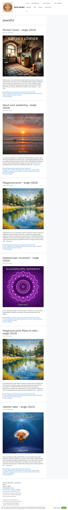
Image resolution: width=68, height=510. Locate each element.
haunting (30, 93)
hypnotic (37, 169)
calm (5, 93)
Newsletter (28, 7)
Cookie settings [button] (56, 507)
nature (15, 171)
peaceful (9, 94)
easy (30, 169)
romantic (5, 172)
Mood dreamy (15, 92)
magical (34, 93)
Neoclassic (27, 92)
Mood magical (21, 92)
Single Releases (7, 92)
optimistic (20, 171)
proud (38, 171)
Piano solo (28, 168)
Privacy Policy (48, 7)
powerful (34, 171)
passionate (25, 171)
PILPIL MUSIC (19, 7)
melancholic (39, 93)
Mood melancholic (16, 168)
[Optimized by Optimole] (2, 507)
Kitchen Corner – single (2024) (19, 30)
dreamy (26, 169)
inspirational (5, 171)
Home (27, 3)
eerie (27, 93)
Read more (37, 164)
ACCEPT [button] (64, 507)
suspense (19, 94)
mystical (4, 94)
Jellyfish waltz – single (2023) (19, 406)
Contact (40, 7)
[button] (26, 11)
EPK (35, 7)
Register (18, 489)
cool (23, 169)
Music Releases (35, 3)
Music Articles (46, 3)
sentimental (11, 172)
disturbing (18, 93)
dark (15, 93)
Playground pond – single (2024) (20, 182)
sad (12, 94)
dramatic (23, 93)
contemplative (10, 93)
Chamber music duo (16, 393)
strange (15, 94)
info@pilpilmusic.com (8, 487)
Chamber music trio (16, 317)
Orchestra (33, 92)
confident (13, 169)
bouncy (6, 169)
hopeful (33, 169)
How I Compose (58, 3)
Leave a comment (8, 96)
